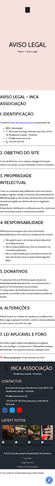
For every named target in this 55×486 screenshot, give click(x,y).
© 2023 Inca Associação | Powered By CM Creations (27, 453)
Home (21, 51)
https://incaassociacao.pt (22, 122)
